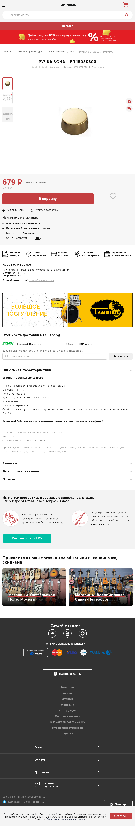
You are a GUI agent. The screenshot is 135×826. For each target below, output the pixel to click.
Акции (67, 693)
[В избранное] (113, 198)
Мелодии (67, 705)
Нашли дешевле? (36, 182)
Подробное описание (41, 280)
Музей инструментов (67, 728)
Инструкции (67, 710)
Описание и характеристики (26, 370)
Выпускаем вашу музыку (67, 722)
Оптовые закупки (67, 716)
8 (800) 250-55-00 (35, 796)
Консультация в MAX (27, 538)
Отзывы (9, 479)
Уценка (67, 733)
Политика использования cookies (66, 819)
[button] (4, 587)
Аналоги (9, 463)
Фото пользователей (20, 471)
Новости (67, 687)
